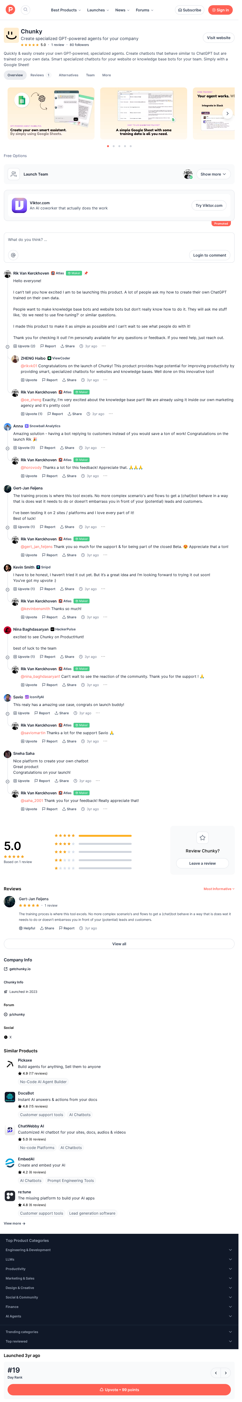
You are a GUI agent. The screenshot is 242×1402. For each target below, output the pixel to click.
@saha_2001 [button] (32, 800)
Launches (96, 10)
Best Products (64, 10)
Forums (142, 10)
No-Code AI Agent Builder (43, 1081)
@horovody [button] (31, 467)
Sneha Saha (24, 753)
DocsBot (26, 1093)
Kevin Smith (24, 567)
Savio (18, 697)
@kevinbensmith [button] (35, 608)
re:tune (24, 1191)
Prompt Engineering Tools (71, 1180)
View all (119, 943)
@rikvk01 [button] (29, 365)
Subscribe (192, 10)
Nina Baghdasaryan (31, 629)
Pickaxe (25, 1060)
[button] (107, 74)
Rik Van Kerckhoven (31, 273)
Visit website (218, 37)
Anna (18, 426)
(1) (34, 414)
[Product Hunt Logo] (10, 10)
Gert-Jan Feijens (28, 488)
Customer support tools (41, 1114)
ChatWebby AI (31, 1126)
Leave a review (202, 863)
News (120, 10)
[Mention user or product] (13, 255)
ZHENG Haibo (33, 358)
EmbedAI (26, 1159)
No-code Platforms (37, 1147)
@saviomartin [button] (33, 732)
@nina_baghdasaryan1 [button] (40, 676)
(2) (26, 346)
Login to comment (209, 255)
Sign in (223, 10)
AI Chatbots (80, 1114)
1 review (57, 45)
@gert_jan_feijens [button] (36, 546)
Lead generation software (92, 1213)
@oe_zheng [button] (31, 399)
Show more (211, 174)
